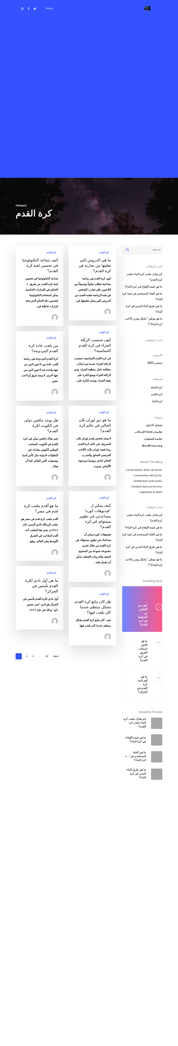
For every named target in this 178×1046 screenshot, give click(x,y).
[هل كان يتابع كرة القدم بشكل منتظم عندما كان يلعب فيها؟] (92, 616)
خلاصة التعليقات (153, 439)
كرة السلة (156, 387)
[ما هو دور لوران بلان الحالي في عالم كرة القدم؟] (92, 446)
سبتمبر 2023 (154, 362)
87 (47, 656)
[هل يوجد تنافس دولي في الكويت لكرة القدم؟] (39, 446)
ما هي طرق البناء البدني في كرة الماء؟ (144, 308)
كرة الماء (157, 401)
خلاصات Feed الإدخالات (148, 432)
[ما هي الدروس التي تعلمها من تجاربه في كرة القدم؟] (92, 283)
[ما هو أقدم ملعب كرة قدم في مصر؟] (39, 526)
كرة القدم (104, 252)
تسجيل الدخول (154, 425)
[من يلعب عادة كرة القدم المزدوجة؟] (39, 365)
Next (56, 656)
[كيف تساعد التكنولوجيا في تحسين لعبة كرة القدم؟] (39, 286)
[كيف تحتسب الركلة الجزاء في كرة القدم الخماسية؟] (92, 363)
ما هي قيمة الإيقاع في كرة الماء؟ (143, 286)
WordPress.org (152, 445)
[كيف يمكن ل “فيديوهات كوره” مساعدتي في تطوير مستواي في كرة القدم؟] (92, 536)
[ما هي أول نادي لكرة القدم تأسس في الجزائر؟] (39, 598)
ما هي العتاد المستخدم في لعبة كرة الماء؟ (142, 296)
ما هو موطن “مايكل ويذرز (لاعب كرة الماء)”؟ (143, 321)
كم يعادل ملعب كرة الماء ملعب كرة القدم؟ (144, 276)
